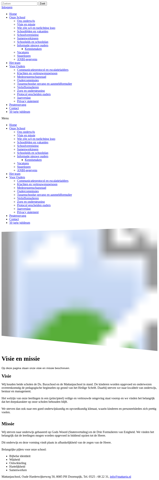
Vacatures (23, 163)
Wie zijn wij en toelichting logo (36, 138)
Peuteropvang (17, 215)
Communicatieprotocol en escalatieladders (42, 180)
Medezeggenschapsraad (31, 187)
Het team (14, 173)
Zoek (42, 3)
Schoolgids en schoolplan (32, 152)
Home (13, 124)
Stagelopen (24, 166)
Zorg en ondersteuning (31, 201)
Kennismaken (33, 159)
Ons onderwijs (26, 131)
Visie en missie (26, 135)
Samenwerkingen (27, 149)
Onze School (17, 128)
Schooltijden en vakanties (32, 142)
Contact (14, 219)
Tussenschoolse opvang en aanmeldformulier (44, 194)
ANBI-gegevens (27, 170)
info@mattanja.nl (120, 476)
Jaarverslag (24, 208)
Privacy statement (28, 212)
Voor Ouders (17, 177)
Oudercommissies (28, 191)
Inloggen (7, 7)
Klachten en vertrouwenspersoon (37, 184)
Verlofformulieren (28, 198)
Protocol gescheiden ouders (34, 205)
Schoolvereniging (28, 145)
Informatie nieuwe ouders (32, 156)
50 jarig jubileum (19, 222)
